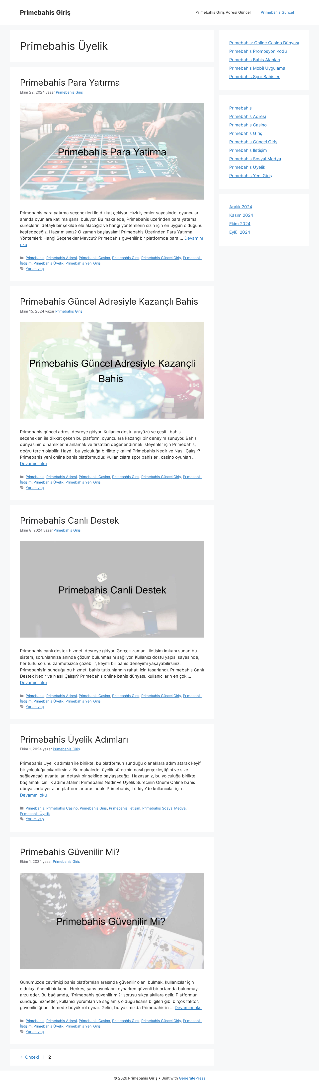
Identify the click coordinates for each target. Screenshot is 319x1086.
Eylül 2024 (239, 232)
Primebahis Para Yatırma (70, 82)
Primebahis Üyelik (49, 263)
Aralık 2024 (240, 206)
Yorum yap (35, 269)
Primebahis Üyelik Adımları (74, 739)
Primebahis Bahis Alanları (254, 59)
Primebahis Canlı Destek (69, 520)
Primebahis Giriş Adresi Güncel (223, 12)
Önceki (29, 1057)
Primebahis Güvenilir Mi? (70, 852)
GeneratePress (192, 1078)
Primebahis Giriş (45, 12)
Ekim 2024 (239, 223)
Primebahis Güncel (277, 12)
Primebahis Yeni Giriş (83, 263)
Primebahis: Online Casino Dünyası (264, 42)
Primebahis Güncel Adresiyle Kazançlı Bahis (109, 301)
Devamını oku (33, 463)
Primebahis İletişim (124, 808)
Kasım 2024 (241, 215)
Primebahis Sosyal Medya (164, 808)
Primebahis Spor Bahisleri (254, 76)
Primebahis (35, 258)
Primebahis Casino (94, 258)
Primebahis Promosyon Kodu (258, 51)
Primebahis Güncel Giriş (161, 258)
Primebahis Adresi (61, 258)
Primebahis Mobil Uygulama (257, 68)
